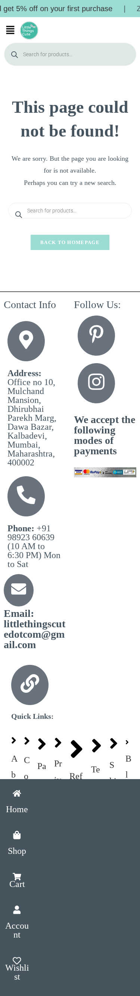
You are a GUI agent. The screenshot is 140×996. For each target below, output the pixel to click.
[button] (10, 30)
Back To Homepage (70, 242)
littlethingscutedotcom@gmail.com (34, 629)
